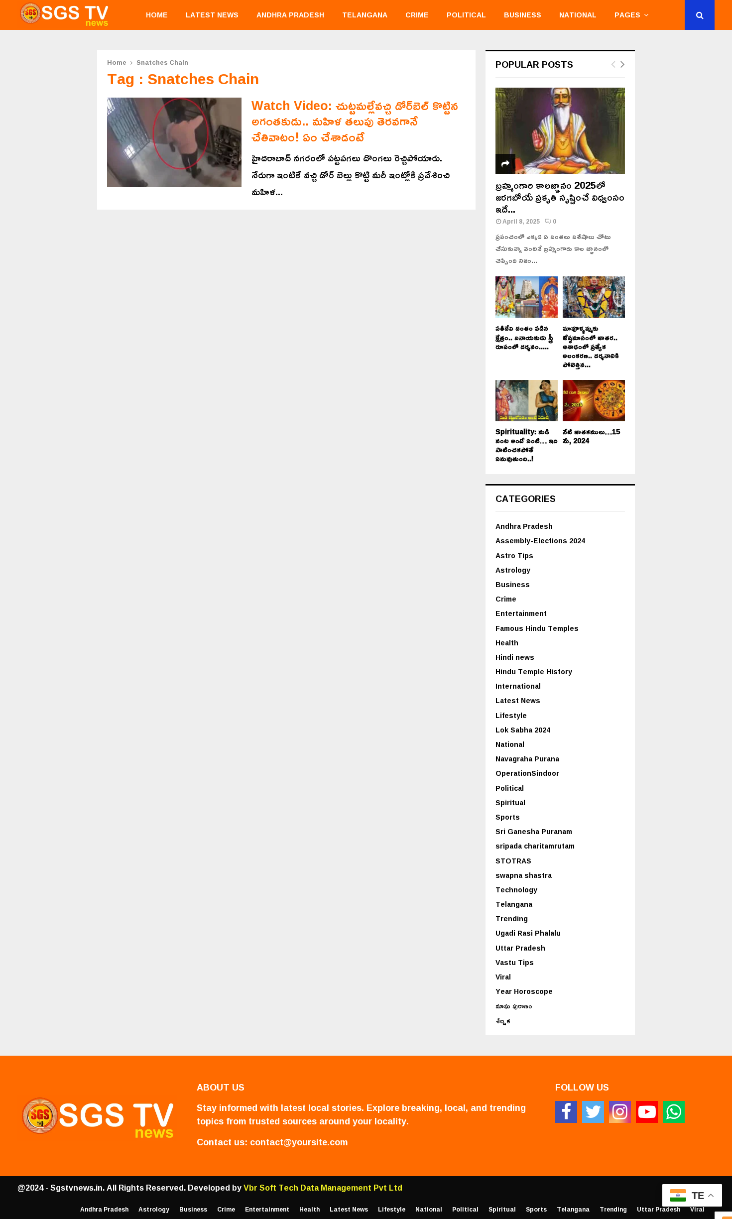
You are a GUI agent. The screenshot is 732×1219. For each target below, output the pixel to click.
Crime (417, 14)
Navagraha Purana (527, 758)
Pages (627, 14)
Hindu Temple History (533, 671)
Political (466, 14)
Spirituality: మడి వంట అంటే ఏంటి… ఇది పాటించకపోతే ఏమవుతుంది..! (526, 445)
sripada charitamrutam (535, 846)
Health (506, 642)
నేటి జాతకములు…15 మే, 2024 (591, 436)
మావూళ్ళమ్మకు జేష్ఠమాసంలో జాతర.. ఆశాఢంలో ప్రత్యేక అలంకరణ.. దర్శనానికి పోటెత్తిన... (591, 345)
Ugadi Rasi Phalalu (528, 933)
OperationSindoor (527, 773)
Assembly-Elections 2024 (540, 540)
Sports (507, 817)
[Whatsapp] (674, 1112)
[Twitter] (593, 1112)
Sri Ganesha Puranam (533, 831)
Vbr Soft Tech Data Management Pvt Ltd (323, 1187)
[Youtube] (647, 1112)
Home (157, 14)
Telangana (364, 14)
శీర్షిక (502, 1020)
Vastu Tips (514, 962)
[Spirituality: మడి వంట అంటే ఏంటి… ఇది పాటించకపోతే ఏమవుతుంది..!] (526, 400)
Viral (503, 976)
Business (522, 14)
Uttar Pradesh (520, 948)
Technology (516, 889)
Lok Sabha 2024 (522, 729)
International (518, 686)
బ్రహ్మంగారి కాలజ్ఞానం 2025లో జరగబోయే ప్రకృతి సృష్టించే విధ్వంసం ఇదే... (559, 196)
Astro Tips (514, 555)
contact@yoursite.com (299, 1141)
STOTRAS (513, 860)
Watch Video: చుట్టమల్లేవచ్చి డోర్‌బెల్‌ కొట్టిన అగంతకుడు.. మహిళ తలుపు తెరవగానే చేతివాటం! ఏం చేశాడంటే (354, 121)
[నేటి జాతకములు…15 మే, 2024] (594, 400)
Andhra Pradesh (290, 14)
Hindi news (514, 657)
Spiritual (510, 802)
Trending (511, 918)
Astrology (512, 570)
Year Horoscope (524, 991)
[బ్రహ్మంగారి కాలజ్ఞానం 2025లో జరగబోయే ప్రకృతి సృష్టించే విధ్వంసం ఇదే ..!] (560, 131)
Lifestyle (511, 715)
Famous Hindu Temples (537, 628)
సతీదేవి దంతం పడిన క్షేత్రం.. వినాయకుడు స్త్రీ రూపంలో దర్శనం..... (524, 337)
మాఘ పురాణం (513, 1005)
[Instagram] (620, 1112)
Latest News (212, 14)
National (578, 14)
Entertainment (521, 613)
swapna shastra (523, 875)
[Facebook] (566, 1112)
